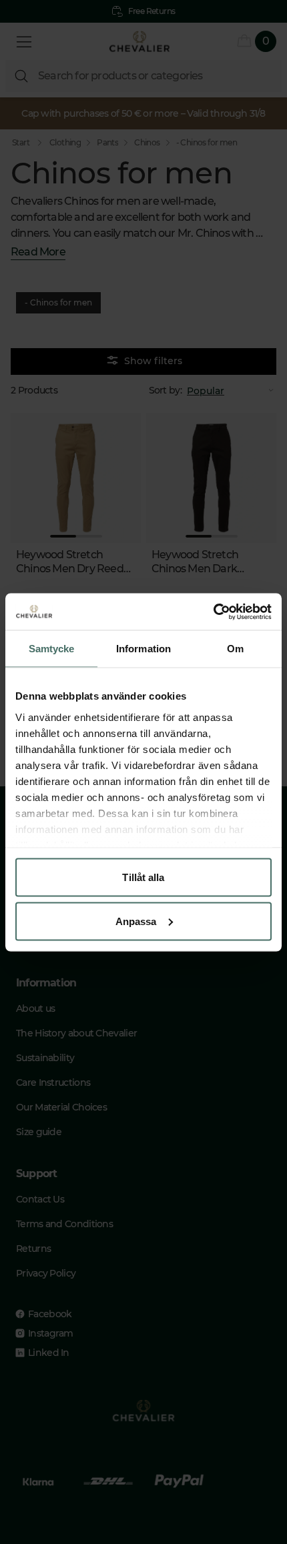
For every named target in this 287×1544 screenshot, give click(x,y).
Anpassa (136, 920)
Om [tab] (235, 648)
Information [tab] (143, 648)
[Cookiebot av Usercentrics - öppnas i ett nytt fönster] (213, 611)
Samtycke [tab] (52, 648)
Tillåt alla (143, 877)
